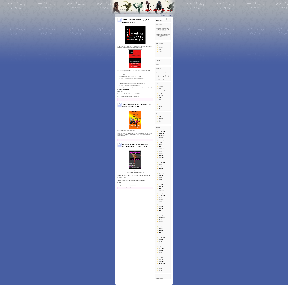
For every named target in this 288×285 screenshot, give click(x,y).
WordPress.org (161, 121)
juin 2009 (160, 252)
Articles (161, 118)
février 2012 (161, 208)
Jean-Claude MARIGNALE (158, 9)
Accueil (160, 45)
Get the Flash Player (159, 63)
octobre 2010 (161, 236)
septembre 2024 (162, 131)
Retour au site (164, 15)
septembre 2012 (162, 195)
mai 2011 (160, 225)
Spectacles (148, 98)
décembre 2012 (161, 190)
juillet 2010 (161, 239)
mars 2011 (161, 228)
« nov (159, 79)
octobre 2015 (161, 157)
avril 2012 (160, 204)
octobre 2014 (161, 161)
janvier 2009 (161, 259)
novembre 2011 (161, 214)
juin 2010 (160, 241)
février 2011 (161, 230)
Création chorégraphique (130, 98)
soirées (160, 97)
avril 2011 (160, 226)
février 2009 (161, 257)
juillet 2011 (161, 221)
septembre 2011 (162, 217)
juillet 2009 (161, 250)
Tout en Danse (161, 104)
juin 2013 (160, 179)
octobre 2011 (161, 215)
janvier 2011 (161, 232)
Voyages (160, 106)
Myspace (160, 51)
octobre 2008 (161, 261)
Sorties (144, 98)
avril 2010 (160, 243)
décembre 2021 (161, 139)
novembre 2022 (161, 133)
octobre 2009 (161, 248)
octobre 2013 (161, 175)
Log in (160, 116)
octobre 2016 (161, 150)
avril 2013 (160, 183)
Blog (170, 15)
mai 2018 (160, 144)
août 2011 (160, 219)
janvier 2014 (161, 172)
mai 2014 (160, 164)
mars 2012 (161, 206)
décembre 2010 (161, 234)
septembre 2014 (162, 162)
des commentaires (163, 120)
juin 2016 (160, 151)
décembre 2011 (161, 212)
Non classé (123, 140)
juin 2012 (160, 201)
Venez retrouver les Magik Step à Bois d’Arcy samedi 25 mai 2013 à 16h (137, 105)
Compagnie (124, 98)
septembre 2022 (162, 135)
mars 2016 (161, 153)
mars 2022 (161, 137)
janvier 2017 (161, 146)
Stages (160, 103)
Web (159, 108)
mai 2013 (160, 181)
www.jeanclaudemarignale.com (149, 282)
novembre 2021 (161, 140)
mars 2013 (161, 184)
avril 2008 (160, 270)
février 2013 (161, 186)
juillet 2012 (161, 199)
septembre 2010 (162, 237)
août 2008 (160, 265)
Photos (160, 53)
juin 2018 (160, 142)
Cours (160, 49)
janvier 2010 (161, 246)
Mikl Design (141, 282)
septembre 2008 (162, 263)
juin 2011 (160, 223)
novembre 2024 (161, 130)
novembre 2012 (161, 192)
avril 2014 (160, 166)
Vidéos (160, 55)
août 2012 (160, 197)
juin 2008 (160, 268)
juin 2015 (160, 159)
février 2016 (161, 155)
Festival (136, 98)
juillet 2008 (161, 267)
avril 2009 (160, 254)
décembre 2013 (161, 173)
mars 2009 (161, 256)
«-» (163, 79)
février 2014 (161, 170)
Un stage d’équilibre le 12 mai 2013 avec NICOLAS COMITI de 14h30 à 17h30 (135, 145)
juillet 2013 (161, 177)
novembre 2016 (161, 148)
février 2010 (161, 245)
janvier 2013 (161, 188)
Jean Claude (140, 98)
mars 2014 (161, 168)
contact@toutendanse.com (124, 89)
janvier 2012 (161, 210)
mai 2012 (160, 203)
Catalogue (161, 47)
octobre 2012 (161, 193)
